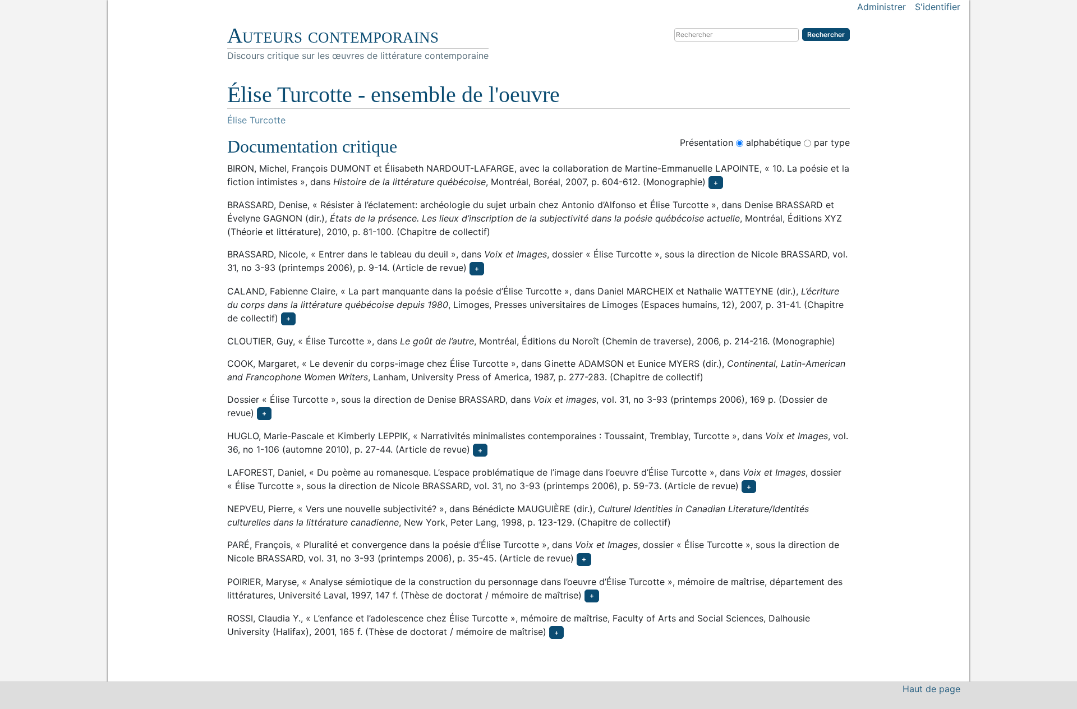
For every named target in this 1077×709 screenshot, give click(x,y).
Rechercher (826, 34)
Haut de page (931, 688)
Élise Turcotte (256, 120)
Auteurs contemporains (333, 35)
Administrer (881, 6)
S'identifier (937, 6)
